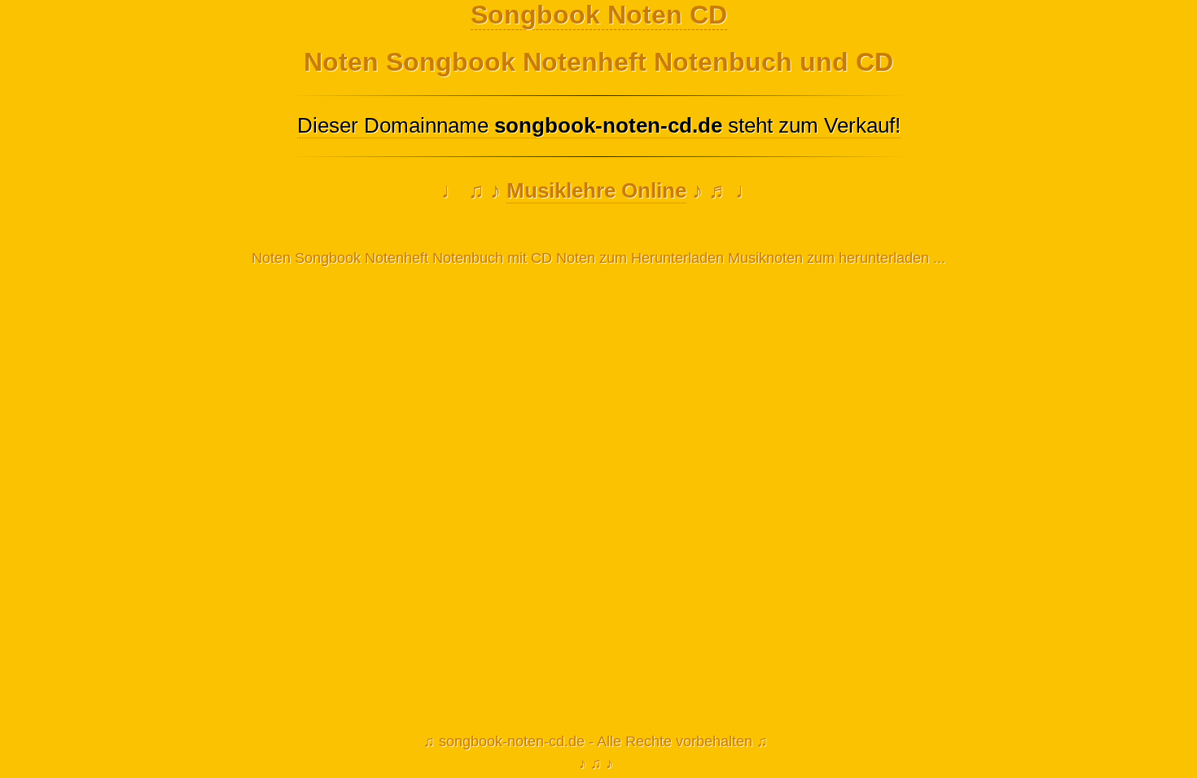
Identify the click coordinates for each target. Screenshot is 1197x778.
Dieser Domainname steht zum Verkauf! (599, 125)
